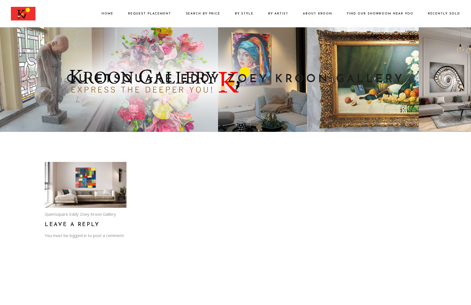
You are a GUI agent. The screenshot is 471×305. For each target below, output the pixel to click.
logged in (78, 235)
